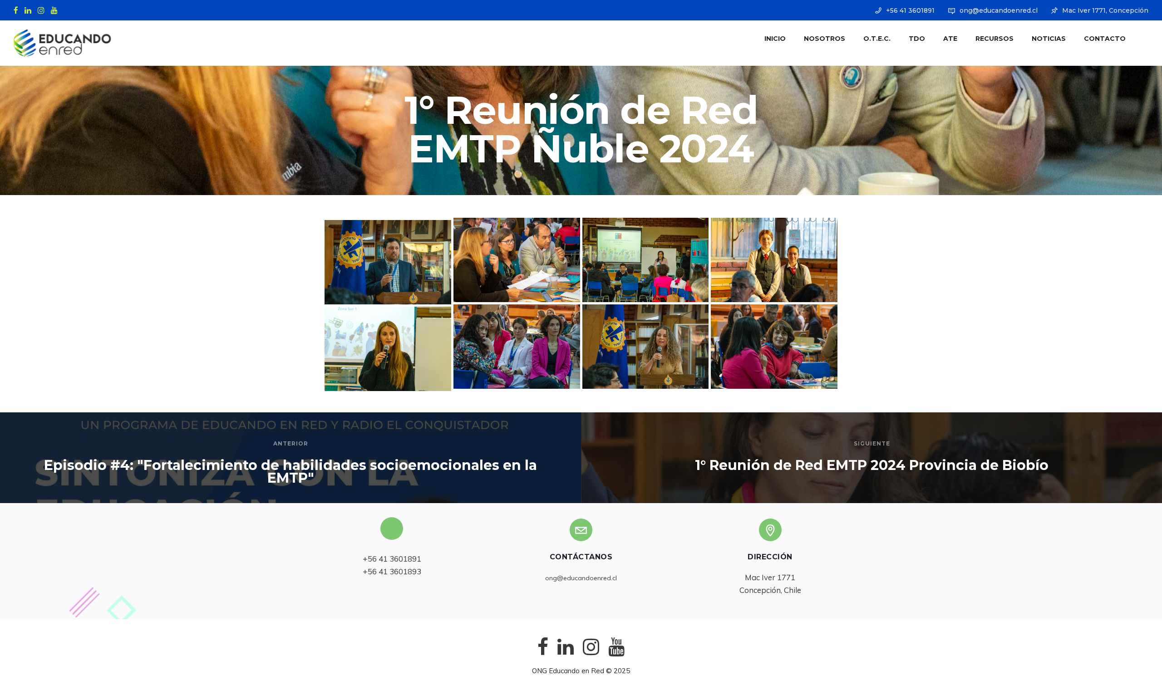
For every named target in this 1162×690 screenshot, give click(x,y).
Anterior (290, 443)
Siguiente (872, 443)
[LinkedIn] (30, 9)
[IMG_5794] (645, 260)
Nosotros (824, 38)
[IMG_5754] (388, 349)
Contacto (1105, 38)
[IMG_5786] (774, 260)
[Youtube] (56, 9)
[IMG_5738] (774, 346)
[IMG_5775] (388, 262)
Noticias (1049, 38)
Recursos (994, 38)
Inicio (775, 38)
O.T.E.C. (877, 38)
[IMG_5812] (516, 260)
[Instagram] (43, 9)
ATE (950, 38)
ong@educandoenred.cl (999, 10)
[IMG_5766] (516, 346)
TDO (917, 38)
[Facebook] (18, 9)
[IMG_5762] (645, 346)
